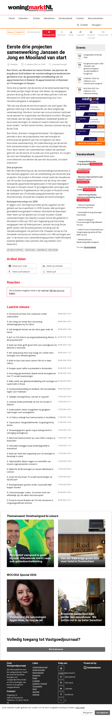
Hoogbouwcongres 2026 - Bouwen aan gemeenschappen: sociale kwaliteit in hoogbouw (93, 68)
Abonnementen (95, 18)
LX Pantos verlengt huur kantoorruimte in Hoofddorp (32, 417)
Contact (80, 18)
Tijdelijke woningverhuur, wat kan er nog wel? (29, 396)
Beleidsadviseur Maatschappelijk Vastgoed (88, 240)
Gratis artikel (16, 250)
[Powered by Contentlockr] (92, 667)
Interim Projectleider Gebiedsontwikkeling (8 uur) (89, 197)
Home (12, 18)
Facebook (69, 694)
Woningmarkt (38, 672)
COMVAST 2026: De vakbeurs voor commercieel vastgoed (92, 81)
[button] (24, 18)
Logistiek (36, 681)
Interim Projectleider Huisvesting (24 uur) (86, 206)
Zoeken (84, 25)
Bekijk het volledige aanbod (90, 143)
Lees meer (80, 707)
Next (103, 542)
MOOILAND (30, 250)
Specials (36, 692)
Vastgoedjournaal (40, 667)
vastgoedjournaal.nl (66, 673)
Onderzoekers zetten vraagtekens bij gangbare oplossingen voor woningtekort (28, 411)
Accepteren (102, 712)
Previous (9, 542)
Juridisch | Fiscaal (40, 683)
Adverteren (49, 18)
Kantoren (36, 675)
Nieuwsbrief (70, 677)
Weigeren (87, 712)
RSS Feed (69, 682)
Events (36, 18)
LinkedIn (68, 688)
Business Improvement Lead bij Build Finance (90, 179)
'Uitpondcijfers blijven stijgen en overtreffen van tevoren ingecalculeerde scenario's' (29, 462)
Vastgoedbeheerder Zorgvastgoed (89, 162)
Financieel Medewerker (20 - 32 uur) (90, 188)
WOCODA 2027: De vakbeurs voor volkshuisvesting (91, 91)
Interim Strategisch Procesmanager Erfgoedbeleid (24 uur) (89, 222)
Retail (35, 678)
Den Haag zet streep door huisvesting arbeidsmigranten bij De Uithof (24, 323)
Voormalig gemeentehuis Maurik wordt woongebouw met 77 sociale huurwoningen (31, 374)
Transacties (37, 686)
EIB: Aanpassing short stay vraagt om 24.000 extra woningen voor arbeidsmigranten (30, 354)
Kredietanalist (84, 170)
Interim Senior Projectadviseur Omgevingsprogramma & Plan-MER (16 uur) (90, 232)
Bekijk (100, 114)
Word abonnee (56, 649)
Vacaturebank (65, 18)
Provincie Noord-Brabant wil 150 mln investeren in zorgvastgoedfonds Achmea (30, 501)
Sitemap (36, 694)
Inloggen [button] (96, 25)
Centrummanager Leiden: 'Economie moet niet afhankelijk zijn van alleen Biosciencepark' (28, 493)
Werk (35, 689)
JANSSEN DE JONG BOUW (47, 250)
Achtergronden (39, 670)
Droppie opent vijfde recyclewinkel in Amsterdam (30, 368)
